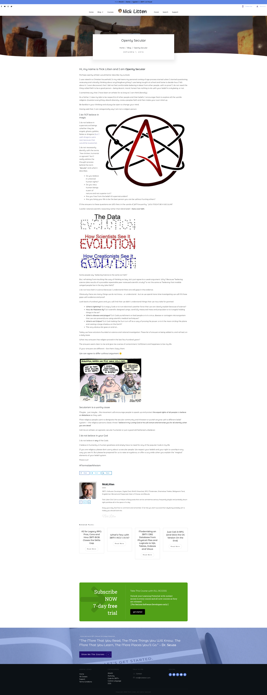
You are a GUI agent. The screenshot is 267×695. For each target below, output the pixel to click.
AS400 (110, 673)
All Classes (83, 677)
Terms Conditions (85, 682)
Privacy (82, 684)
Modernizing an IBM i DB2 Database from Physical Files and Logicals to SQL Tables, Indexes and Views (147, 540)
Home (81, 674)
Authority (111, 676)
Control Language (114, 681)
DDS (109, 683)
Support (82, 679)
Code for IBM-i (113, 678)
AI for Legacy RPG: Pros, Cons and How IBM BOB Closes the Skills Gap (91, 537)
